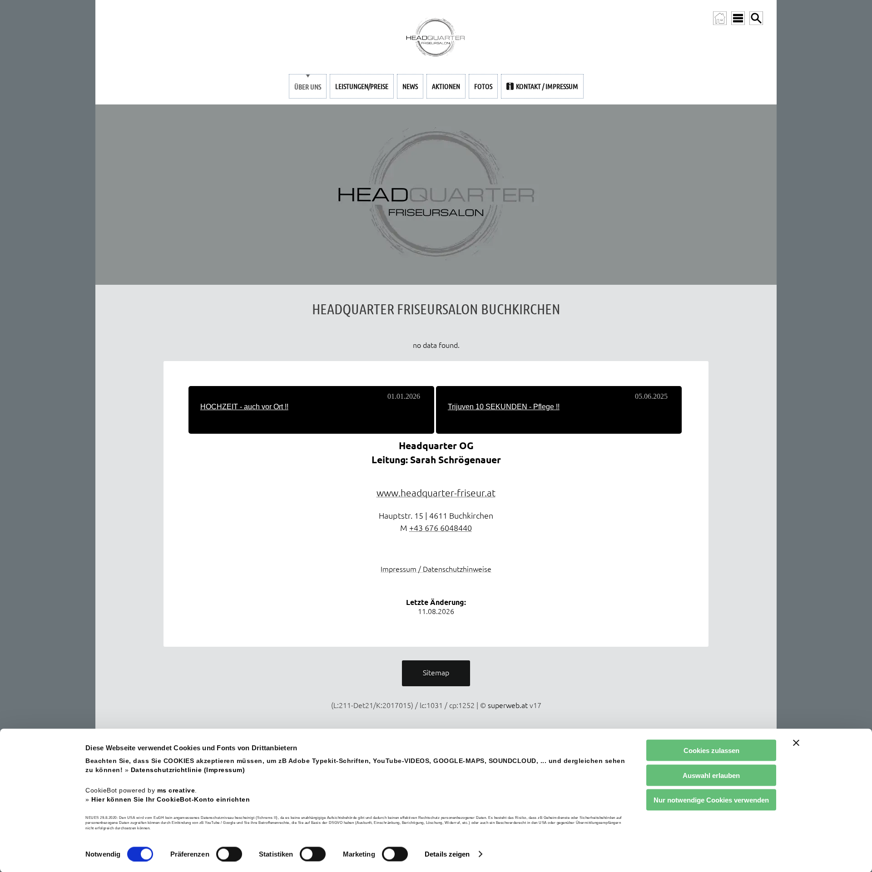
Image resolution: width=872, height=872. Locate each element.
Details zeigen (447, 854)
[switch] (229, 854)
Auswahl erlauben (711, 775)
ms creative (176, 790)
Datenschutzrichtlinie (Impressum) (188, 770)
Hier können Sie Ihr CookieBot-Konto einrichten (170, 799)
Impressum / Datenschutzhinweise (436, 569)
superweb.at (508, 705)
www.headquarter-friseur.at (436, 493)
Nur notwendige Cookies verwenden (711, 800)
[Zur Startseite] (720, 18)
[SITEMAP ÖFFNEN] (738, 18)
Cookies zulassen (711, 750)
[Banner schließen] (796, 743)
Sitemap (436, 673)
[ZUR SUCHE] (756, 18)
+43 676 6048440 (440, 528)
